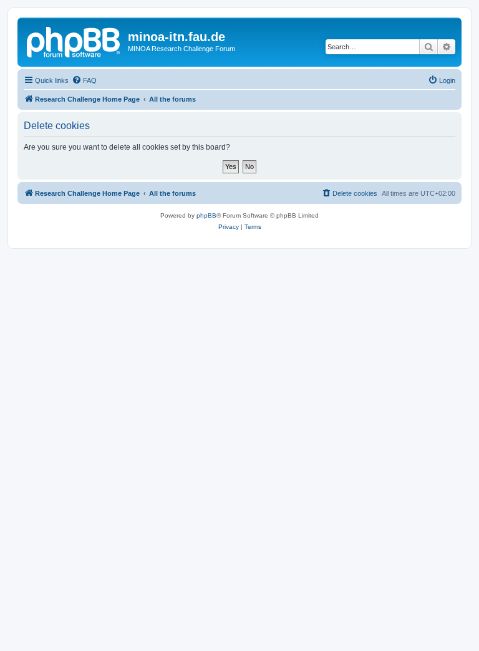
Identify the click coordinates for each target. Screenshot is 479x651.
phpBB (206, 215)
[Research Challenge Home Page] (74, 40)
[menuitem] (84, 80)
